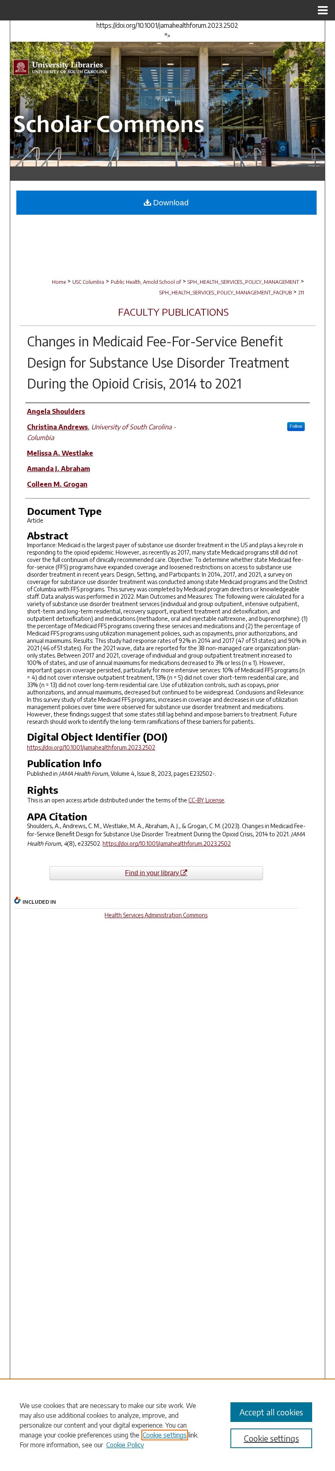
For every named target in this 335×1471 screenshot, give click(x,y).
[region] (167, 1425)
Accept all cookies (271, 1412)
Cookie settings (165, 1435)
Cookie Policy (125, 1445)
